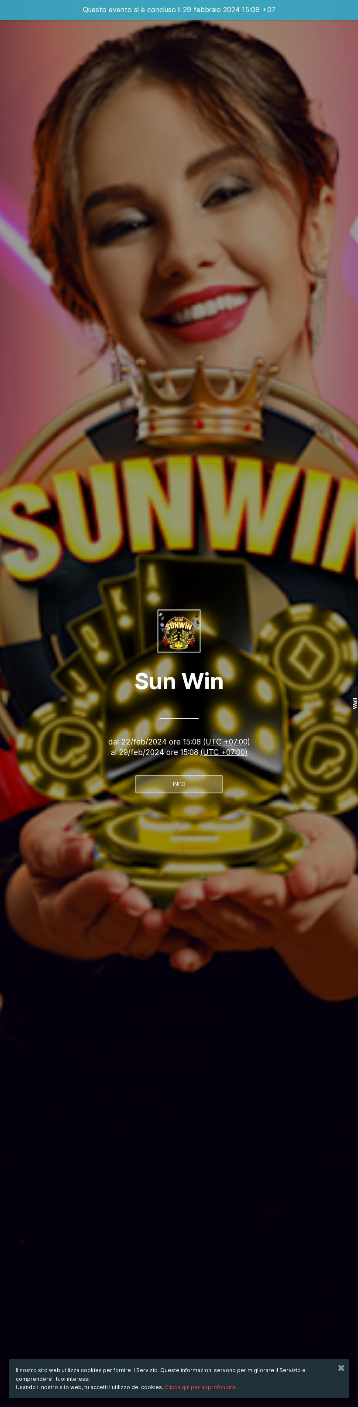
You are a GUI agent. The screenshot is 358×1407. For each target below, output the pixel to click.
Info (179, 784)
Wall (354, 704)
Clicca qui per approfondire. (201, 1387)
